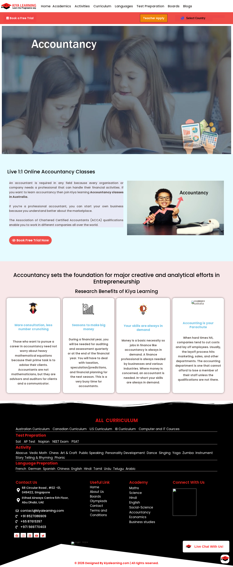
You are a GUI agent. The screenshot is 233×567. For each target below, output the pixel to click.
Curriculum (102, 6)
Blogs (187, 6)
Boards (173, 6)
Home (46, 6)
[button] (63, 6)
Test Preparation (150, 6)
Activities (82, 6)
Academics (61, 6)
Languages (124, 6)
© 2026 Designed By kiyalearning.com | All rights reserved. (116, 563)
